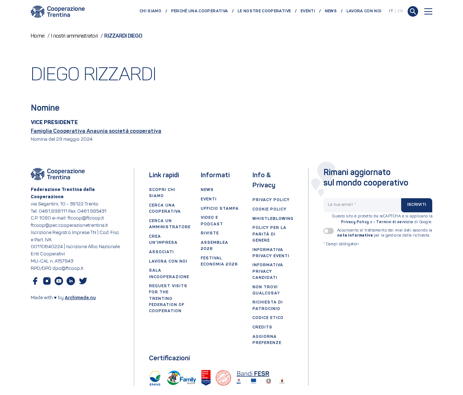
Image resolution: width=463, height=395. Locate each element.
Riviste (210, 233)
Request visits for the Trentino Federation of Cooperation (168, 298)
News (331, 11)
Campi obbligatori (341, 244)
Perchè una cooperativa (199, 11)
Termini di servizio (394, 222)
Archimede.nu (80, 298)
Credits (262, 327)
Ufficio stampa (220, 209)
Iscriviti (416, 205)
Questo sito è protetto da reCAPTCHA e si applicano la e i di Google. (382, 219)
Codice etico (268, 318)
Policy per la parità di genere (269, 234)
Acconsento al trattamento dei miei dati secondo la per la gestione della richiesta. (384, 233)
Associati (161, 252)
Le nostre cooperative (264, 11)
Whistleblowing (273, 219)
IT (391, 11)
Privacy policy (271, 200)
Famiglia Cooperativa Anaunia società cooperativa (96, 131)
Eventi (308, 11)
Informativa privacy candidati (267, 271)
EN (400, 11)
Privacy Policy (355, 222)
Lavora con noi (364, 11)
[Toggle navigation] (428, 11)
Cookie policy (269, 209)
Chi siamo (150, 11)
